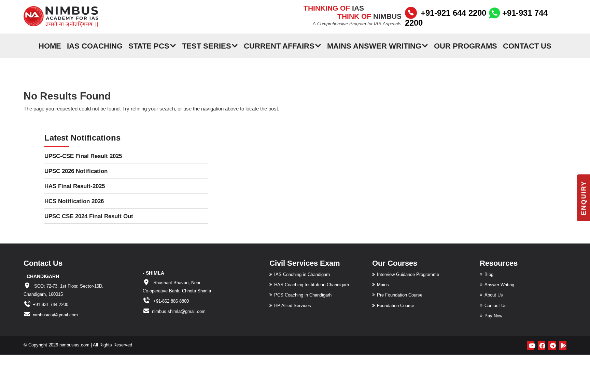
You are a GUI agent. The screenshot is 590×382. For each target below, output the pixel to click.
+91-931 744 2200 (50, 304)
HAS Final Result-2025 (74, 186)
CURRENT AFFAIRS (279, 46)
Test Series (206, 46)
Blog (488, 274)
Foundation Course (395, 305)
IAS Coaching (95, 46)
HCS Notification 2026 (74, 201)
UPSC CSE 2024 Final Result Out (88, 216)
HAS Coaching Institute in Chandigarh (311, 284)
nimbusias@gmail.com (55, 314)
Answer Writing (499, 284)
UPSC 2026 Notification (76, 171)
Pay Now (493, 315)
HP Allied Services (292, 305)
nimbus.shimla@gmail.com (179, 311)
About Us (493, 295)
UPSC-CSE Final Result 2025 (83, 156)
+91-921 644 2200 (453, 12)
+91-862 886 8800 (170, 301)
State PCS (148, 46)
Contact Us (527, 46)
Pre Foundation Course (399, 295)
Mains (383, 284)
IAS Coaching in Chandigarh (302, 274)
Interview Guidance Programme (408, 274)
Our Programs (465, 46)
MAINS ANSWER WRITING (374, 46)
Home (50, 46)
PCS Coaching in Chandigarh (303, 295)
